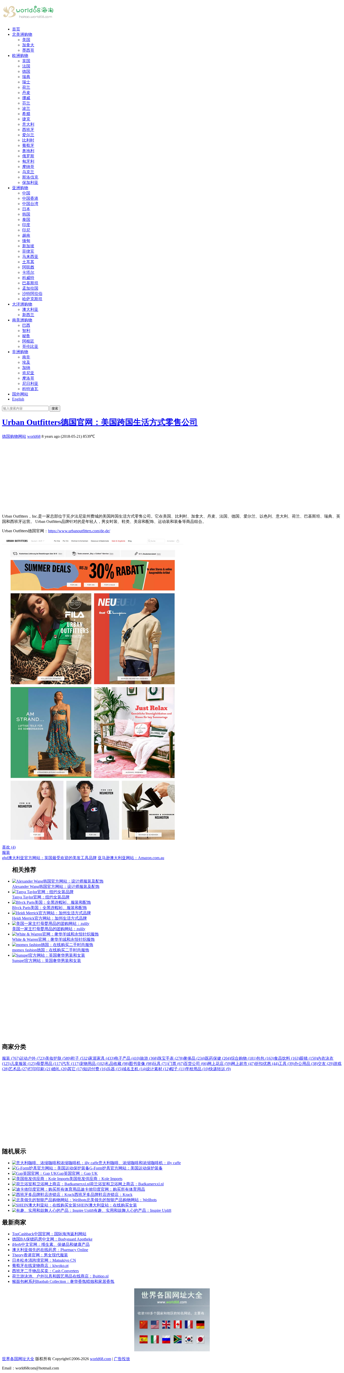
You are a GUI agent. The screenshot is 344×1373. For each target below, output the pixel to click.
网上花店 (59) (219, 1063)
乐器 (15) (114, 1069)
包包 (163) (265, 1058)
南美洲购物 (22, 320)
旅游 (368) (149, 1058)
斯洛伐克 (30, 177)
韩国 (26, 214)
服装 (6, 852)
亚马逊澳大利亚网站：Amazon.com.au (131, 858)
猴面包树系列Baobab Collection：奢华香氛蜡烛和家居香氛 (63, 1281)
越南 (26, 235)
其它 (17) (75, 1069)
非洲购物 (20, 352)
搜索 (55, 408)
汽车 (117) (71, 1063)
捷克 (26, 119)
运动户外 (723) (32, 1058)
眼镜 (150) (308, 1058)
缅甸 (26, 241)
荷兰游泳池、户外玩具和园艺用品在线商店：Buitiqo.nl (60, 1276)
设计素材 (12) (158, 1069)
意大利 (28, 124)
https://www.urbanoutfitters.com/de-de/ (79, 531)
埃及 (26, 362)
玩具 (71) (160, 1063)
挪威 (26, 98)
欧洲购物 (20, 55)
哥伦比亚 (30, 346)
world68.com (100, 1359)
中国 (26, 193)
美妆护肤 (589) (58, 1058)
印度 (26, 225)
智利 (26, 330)
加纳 (26, 367)
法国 (26, 66)
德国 (26, 71)
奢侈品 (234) (194, 1058)
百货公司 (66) (196, 1063)
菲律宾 (28, 251)
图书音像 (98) (141, 1063)
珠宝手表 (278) (170, 1058)
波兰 (26, 108)
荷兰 (26, 87)
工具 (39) (286, 1063)
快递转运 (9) (220, 1069)
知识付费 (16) (95, 1069)
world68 (34, 436)
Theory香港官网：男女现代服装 (40, 1255)
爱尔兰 (28, 135)
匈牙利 (28, 161)
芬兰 (26, 103)
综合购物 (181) (243, 1058)
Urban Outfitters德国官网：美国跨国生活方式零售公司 (100, 422)
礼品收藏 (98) (117, 1063)
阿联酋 (28, 267)
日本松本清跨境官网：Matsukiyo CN (44, 1260)
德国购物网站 (14, 436)
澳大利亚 (30, 309)
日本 (26, 209)
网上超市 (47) (243, 1063)
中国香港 (30, 198)
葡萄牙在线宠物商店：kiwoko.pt (40, 1265)
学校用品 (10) (197, 1069)
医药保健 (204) (218, 1058)
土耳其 (28, 262)
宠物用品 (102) (92, 1063)
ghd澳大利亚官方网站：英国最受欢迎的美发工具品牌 (49, 858)
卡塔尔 (28, 272)
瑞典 (26, 77)
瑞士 (26, 82)
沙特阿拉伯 (32, 293)
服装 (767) (11, 1058)
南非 (26, 357)
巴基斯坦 (30, 283)
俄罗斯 (28, 156)
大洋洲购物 (22, 304)
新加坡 (28, 246)
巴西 (26, 325)
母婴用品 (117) (49, 1063)
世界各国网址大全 (18, 1359)
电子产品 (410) (127, 1058)
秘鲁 (26, 336)
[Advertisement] (153, 474)
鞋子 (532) (80, 1058)
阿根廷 (28, 341)
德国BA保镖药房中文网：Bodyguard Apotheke (52, 1239)
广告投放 (122, 1359)
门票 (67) (176, 1063)
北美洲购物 (22, 34)
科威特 (28, 278)
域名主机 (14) (134, 1069)
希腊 (26, 114)
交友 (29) (325, 1063)
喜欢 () (9, 847)
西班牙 (28, 129)
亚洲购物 (20, 188)
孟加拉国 (30, 288)
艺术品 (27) (18, 1069)
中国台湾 (30, 204)
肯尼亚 (28, 373)
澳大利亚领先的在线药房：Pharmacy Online (50, 1250)
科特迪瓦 (30, 389)
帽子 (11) (177, 1069)
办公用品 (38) (306, 1063)
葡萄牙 (28, 145)
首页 (16, 29)
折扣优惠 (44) (267, 1063)
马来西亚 (30, 256)
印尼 (26, 230)
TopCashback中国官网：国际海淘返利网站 (49, 1234)
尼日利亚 (30, 383)
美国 (26, 40)
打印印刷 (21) (40, 1069)
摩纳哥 (28, 166)
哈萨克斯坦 (32, 299)
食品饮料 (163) (287, 1058)
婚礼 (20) (59, 1069)
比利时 (28, 140)
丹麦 (26, 92)
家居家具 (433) (101, 1058)
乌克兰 (28, 172)
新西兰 (28, 315)
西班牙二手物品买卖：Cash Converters (45, 1271)
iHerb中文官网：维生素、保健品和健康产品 (51, 1244)
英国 (26, 61)
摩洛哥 (28, 378)
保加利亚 (30, 182)
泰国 (26, 219)
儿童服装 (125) (23, 1063)
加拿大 (28, 45)
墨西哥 (28, 50)
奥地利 (28, 151)
